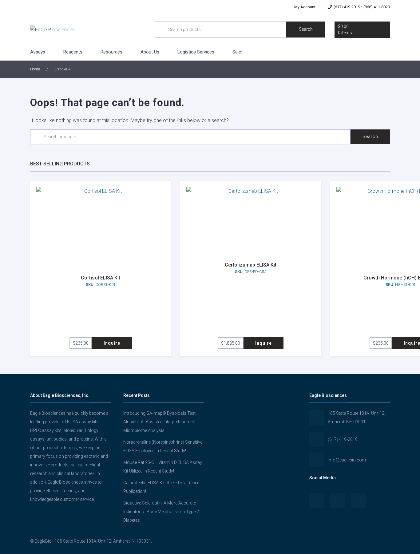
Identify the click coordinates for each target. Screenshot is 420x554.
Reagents (72, 52)
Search (306, 29)
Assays (37, 52)
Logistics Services (195, 52)
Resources (111, 52)
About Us (150, 52)
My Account (304, 7)
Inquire (112, 343)
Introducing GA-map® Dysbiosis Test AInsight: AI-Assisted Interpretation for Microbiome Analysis (159, 422)
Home (35, 69)
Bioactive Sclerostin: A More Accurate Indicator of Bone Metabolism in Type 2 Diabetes (161, 512)
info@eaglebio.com (347, 459)
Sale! (237, 52)
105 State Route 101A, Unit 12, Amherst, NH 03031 (356, 417)
